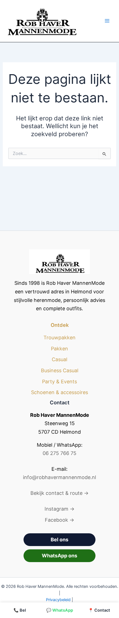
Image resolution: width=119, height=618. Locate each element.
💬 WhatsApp (59, 610)
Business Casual (59, 370)
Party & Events (59, 381)
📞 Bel (20, 610)
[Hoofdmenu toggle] (106, 20)
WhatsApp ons (59, 555)
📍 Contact (99, 610)
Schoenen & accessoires (59, 392)
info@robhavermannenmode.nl (59, 477)
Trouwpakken (59, 337)
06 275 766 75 (59, 453)
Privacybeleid (58, 599)
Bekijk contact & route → (59, 493)
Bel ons (59, 539)
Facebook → (59, 520)
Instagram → (59, 509)
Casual (59, 359)
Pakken (59, 348)
